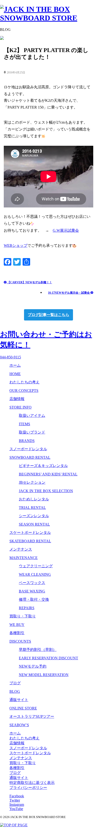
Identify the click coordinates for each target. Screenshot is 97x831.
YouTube (16, 809)
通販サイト (18, 778)
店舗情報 (16, 743)
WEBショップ (15, 245)
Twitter (14, 800)
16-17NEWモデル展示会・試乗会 (69, 292)
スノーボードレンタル (28, 748)
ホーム (15, 733)
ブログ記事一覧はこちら (48, 315)
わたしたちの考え (24, 738)
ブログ (15, 773)
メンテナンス (20, 758)
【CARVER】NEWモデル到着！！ (29, 282)
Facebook (16, 796)
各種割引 (16, 768)
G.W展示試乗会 (66, 230)
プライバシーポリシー (28, 788)
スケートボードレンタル (30, 753)
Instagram (16, 805)
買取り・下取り (22, 763)
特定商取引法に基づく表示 (32, 783)
